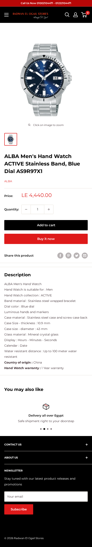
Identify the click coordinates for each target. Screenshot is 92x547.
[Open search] (67, 14)
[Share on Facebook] (60, 256)
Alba (8, 181)
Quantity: (11, 209)
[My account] (75, 14)
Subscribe (19, 509)
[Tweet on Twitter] (77, 256)
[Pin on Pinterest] (68, 256)
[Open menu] (6, 14)
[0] (84, 14)
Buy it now (46, 239)
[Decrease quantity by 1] (26, 209)
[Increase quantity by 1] (48, 209)
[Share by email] (85, 256)
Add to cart (46, 225)
